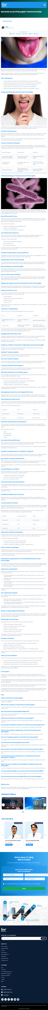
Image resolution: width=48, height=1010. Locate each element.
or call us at (24, 1007)
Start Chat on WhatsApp (25, 1004)
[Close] (38, 991)
